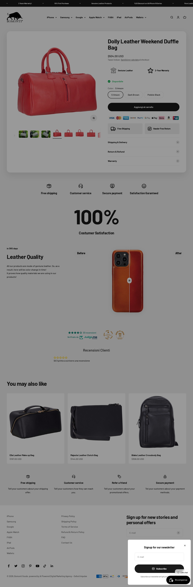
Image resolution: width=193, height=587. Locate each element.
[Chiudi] (185, 545)
